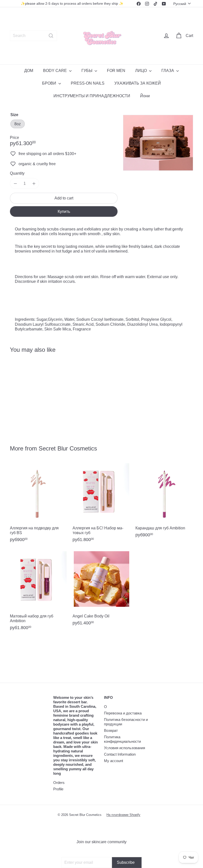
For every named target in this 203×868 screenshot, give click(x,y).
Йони (145, 96)
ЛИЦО (141, 70)
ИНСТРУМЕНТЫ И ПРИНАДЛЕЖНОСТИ (91, 96)
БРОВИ (49, 83)
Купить (64, 211)
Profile (58, 789)
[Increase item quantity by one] (33, 183)
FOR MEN (116, 70)
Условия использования (124, 748)
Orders (59, 782)
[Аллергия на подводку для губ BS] (39, 504)
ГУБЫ (87, 70)
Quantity (17, 173)
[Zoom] (158, 142)
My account (113, 761)
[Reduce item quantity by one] (15, 183)
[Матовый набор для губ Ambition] (39, 593)
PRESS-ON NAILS (87, 83)
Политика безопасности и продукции (126, 721)
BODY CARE (55, 70)
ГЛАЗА (168, 70)
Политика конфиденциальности (122, 739)
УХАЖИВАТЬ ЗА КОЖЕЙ (137, 83)
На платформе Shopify (123, 815)
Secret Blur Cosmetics (68, 448)
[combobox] (33, 36)
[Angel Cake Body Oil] (101, 590)
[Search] (51, 36)
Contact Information (120, 754)
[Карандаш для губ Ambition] (164, 502)
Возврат (111, 730)
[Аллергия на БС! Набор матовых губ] (101, 504)
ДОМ (28, 70)
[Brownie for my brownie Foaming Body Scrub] (23, 395)
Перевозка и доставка (123, 713)
